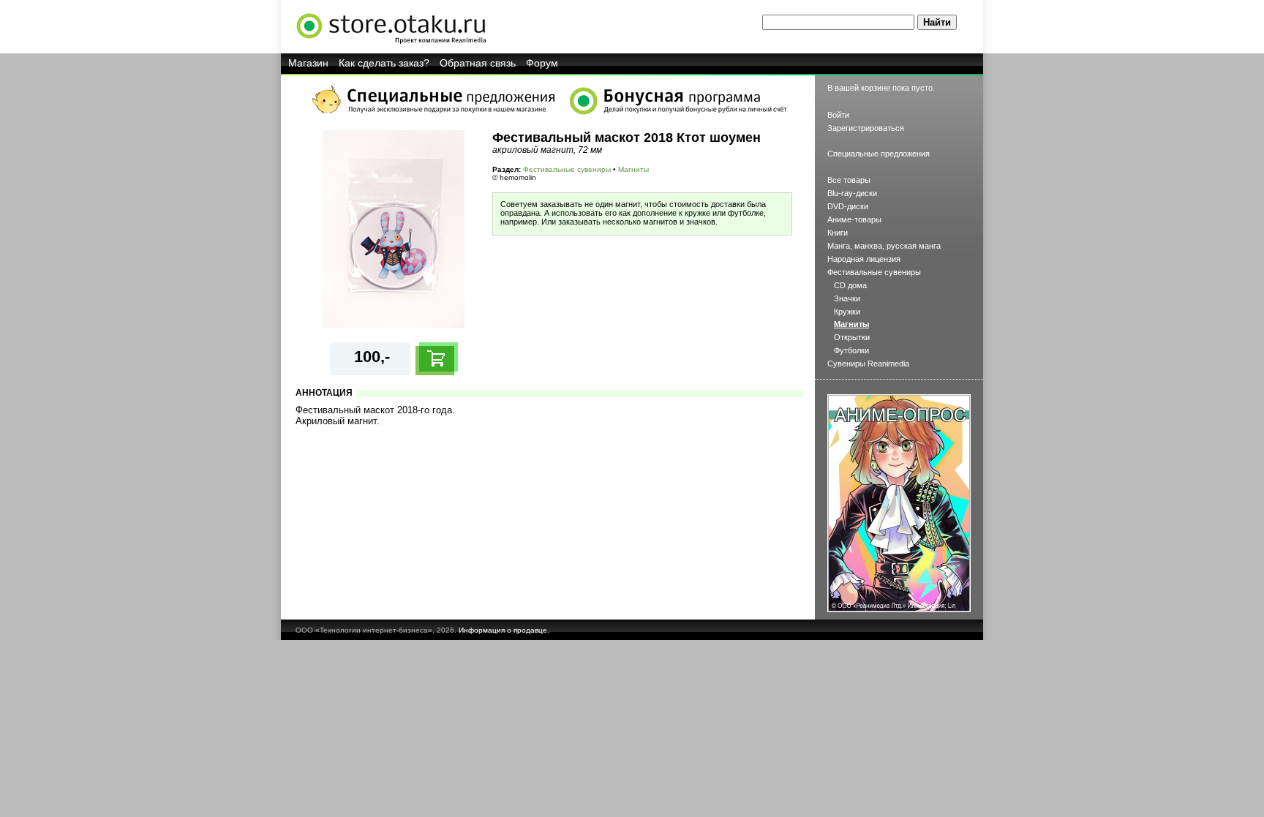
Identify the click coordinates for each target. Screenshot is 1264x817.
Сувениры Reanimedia (868, 363)
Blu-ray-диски (852, 193)
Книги (837, 232)
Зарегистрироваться (865, 128)
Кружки (847, 311)
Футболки (851, 350)
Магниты (633, 169)
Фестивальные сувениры (567, 169)
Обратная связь (478, 63)
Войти (838, 114)
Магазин (308, 63)
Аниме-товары (854, 219)
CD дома (850, 285)
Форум (542, 63)
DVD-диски (847, 206)
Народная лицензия (863, 259)
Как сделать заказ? (384, 63)
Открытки (852, 337)
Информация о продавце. (504, 630)
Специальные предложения (878, 153)
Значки (847, 298)
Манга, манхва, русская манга (884, 245)
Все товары (848, 180)
